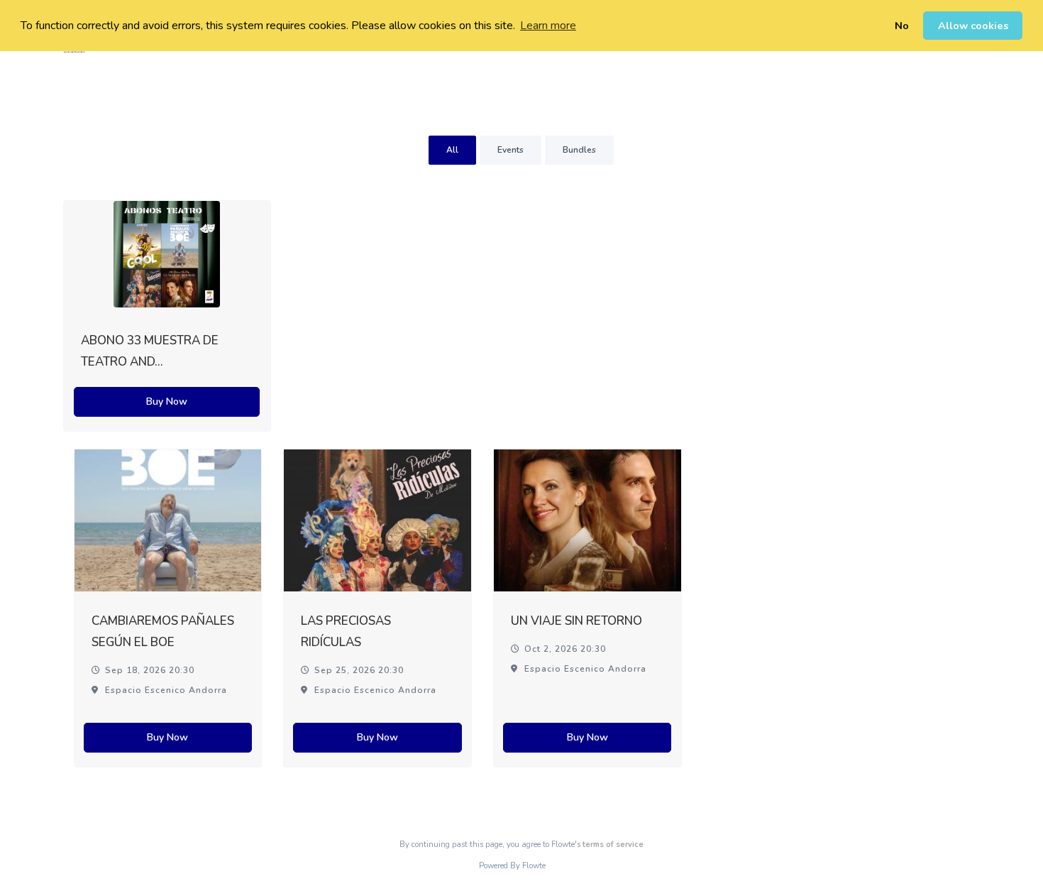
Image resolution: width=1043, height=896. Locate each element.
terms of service (613, 844)
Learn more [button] (548, 25)
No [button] (902, 25)
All (452, 149)
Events (510, 149)
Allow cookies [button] (973, 25)
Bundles (579, 149)
